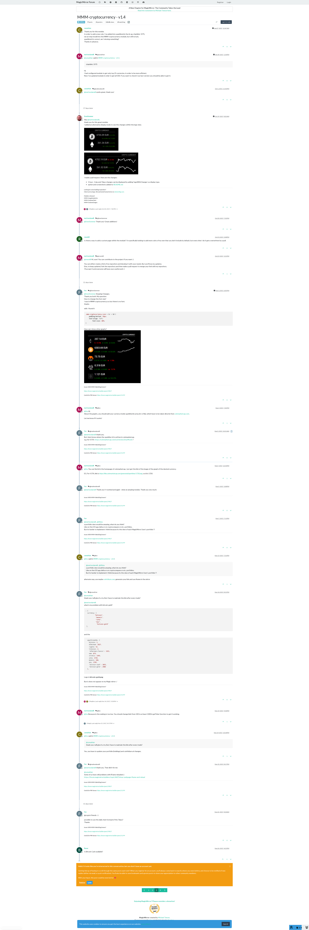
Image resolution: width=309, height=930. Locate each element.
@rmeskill (100, 256)
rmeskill (86, 237)
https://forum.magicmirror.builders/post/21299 (111, 395)
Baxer (86, 848)
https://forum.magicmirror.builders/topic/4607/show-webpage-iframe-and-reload (114, 777)
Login (89, 882)
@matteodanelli (99, 89)
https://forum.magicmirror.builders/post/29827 (98, 391)
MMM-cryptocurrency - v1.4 (103, 559)
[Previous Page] (144, 890)
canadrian (87, 28)
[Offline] (80, 118)
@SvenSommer (102, 218)
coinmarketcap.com (182, 414)
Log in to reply (226, 22)
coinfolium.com (109, 579)
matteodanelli (89, 54)
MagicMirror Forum (85, 2)
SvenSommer (88, 116)
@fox (98, 408)
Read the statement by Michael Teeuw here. (154, 10)
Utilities (81, 22)
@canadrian (101, 54)
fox (85, 290)
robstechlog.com (119, 192)
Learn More (145, 924)
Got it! (225, 924)
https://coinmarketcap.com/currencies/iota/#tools (113, 440)
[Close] (230, 866)
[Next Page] (164, 890)
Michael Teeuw (164, 917)
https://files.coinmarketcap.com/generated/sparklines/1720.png (120, 473)
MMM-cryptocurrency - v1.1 (108, 58)
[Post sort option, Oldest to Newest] (217, 22)
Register (82, 882)
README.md (118, 185)
